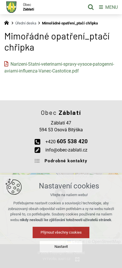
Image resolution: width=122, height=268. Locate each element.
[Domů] (8, 22)
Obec (28, 7)
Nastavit (61, 246)
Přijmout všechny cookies (61, 232)
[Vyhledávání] (91, 7)
